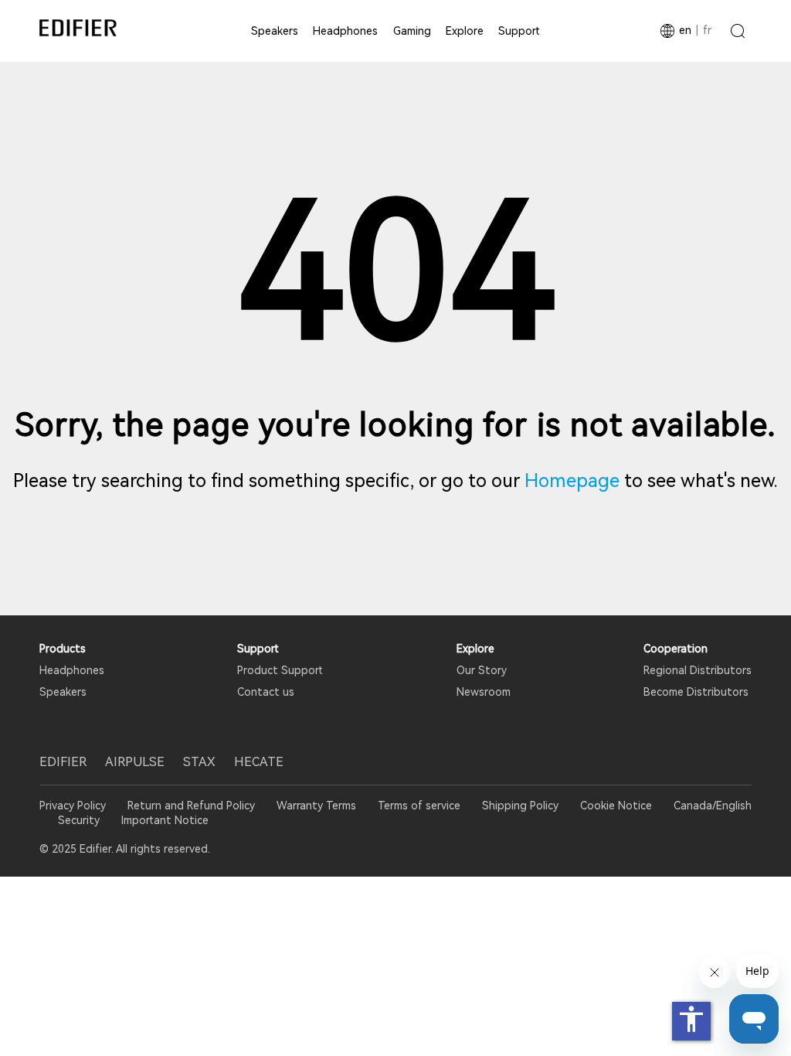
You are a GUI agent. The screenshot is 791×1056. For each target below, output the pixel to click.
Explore (465, 31)
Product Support (280, 670)
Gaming (412, 31)
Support (519, 31)
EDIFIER (63, 762)
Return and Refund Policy (191, 805)
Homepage (572, 481)
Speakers (274, 31)
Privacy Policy (74, 805)
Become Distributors (696, 692)
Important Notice (165, 820)
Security (79, 820)
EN (685, 30)
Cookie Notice (616, 805)
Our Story (482, 670)
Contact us (265, 692)
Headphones (345, 31)
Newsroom (484, 692)
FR (707, 30)
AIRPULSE (135, 762)
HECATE (258, 762)
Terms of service (419, 805)
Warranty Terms (316, 805)
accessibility (691, 1018)
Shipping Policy (520, 805)
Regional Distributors (697, 670)
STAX (199, 762)
